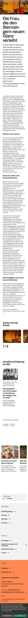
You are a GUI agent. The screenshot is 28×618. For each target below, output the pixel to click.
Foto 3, (14, 311)
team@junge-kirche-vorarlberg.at (12, 592)
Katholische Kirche (7, 549)
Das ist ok (20, 615)
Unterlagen (5, 540)
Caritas (3, 553)
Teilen (12, 425)
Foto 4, (19, 311)
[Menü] (25, 3)
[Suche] (21, 3)
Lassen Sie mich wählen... (8, 612)
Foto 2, (9, 311)
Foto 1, (5, 311)
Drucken (6, 425)
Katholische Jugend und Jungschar (9, 544)
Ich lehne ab (7, 615)
